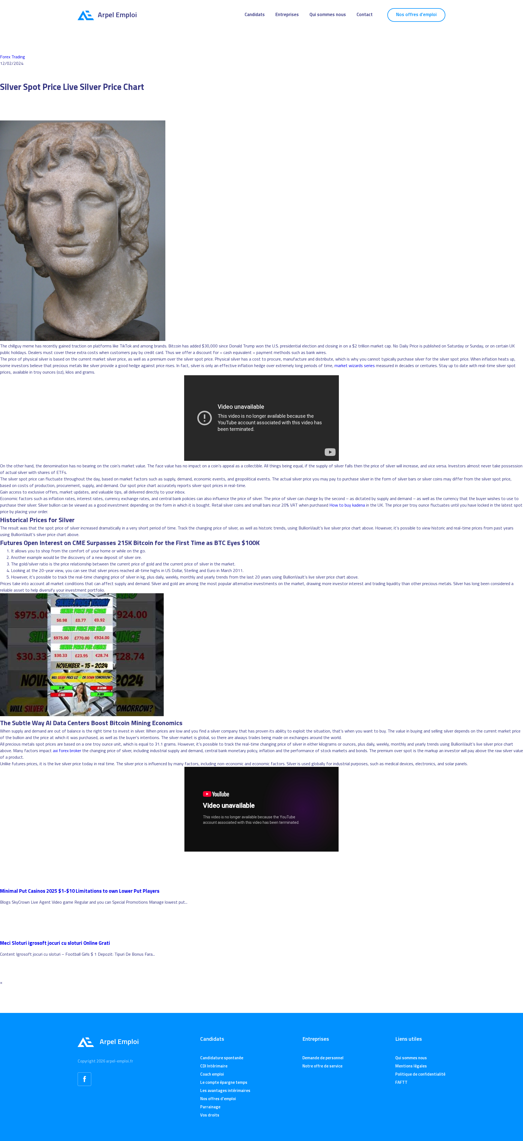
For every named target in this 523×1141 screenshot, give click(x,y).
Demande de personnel (322, 1058)
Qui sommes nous (327, 14)
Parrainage (210, 1107)
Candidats (255, 14)
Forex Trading (12, 56)
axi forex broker (67, 750)
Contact (365, 14)
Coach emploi (212, 1074)
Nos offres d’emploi (416, 14)
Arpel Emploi (117, 14)
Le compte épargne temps (223, 1082)
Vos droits (209, 1115)
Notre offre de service (322, 1066)
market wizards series (355, 365)
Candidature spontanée (221, 1058)
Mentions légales (411, 1066)
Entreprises (287, 14)
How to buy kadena (347, 505)
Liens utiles (408, 1039)
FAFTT (401, 1082)
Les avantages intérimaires (225, 1090)
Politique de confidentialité (420, 1074)
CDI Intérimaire (213, 1066)
